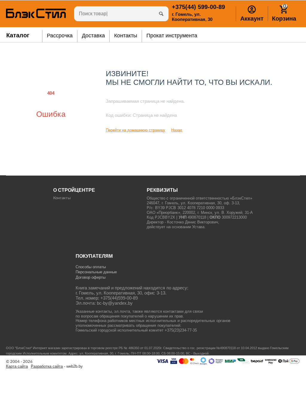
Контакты (62, 198)
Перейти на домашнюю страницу (135, 130)
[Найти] (161, 14)
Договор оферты (90, 277)
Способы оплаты (91, 267)
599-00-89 (198, 7)
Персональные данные (96, 272)
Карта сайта (17, 366)
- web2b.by (57, 366)
